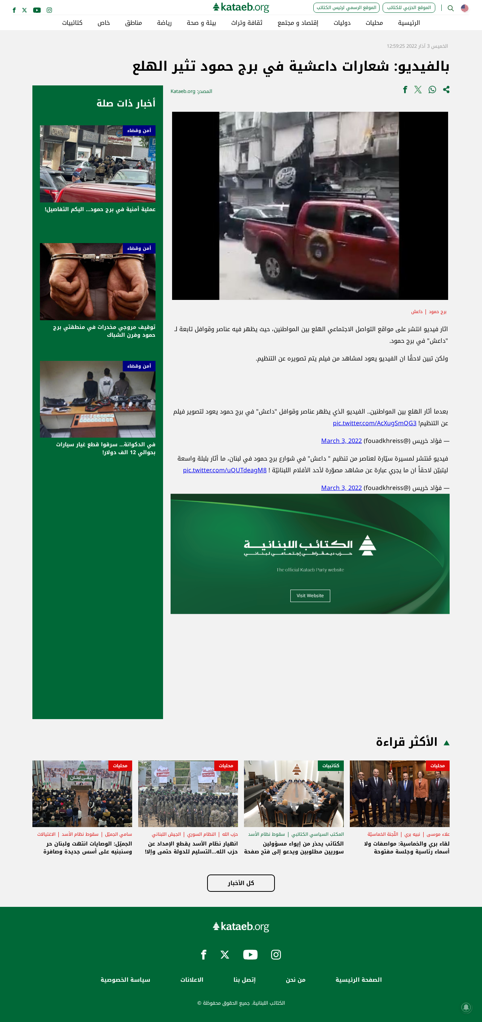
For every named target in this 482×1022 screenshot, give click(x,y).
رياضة (164, 23)
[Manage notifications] (466, 1007)
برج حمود (438, 311)
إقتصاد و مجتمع (298, 23)
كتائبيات (72, 23)
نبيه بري (412, 834)
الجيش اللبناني (166, 834)
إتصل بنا (244, 980)
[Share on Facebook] (405, 91)
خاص (104, 23)
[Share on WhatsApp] (432, 91)
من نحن (295, 980)
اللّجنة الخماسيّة (383, 834)
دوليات (342, 23)
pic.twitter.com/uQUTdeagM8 (225, 470)
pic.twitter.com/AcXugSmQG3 (374, 423)
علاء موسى (438, 834)
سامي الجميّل (118, 834)
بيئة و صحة (201, 23)
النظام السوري (201, 834)
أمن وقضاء (139, 130)
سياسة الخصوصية (125, 980)
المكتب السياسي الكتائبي (317, 834)
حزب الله (230, 834)
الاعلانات (191, 980)
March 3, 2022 (341, 441)
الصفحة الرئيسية (359, 980)
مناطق (133, 23)
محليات (374, 23)
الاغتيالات (46, 834)
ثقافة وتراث (246, 23)
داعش (417, 311)
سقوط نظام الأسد (266, 834)
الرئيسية (409, 23)
